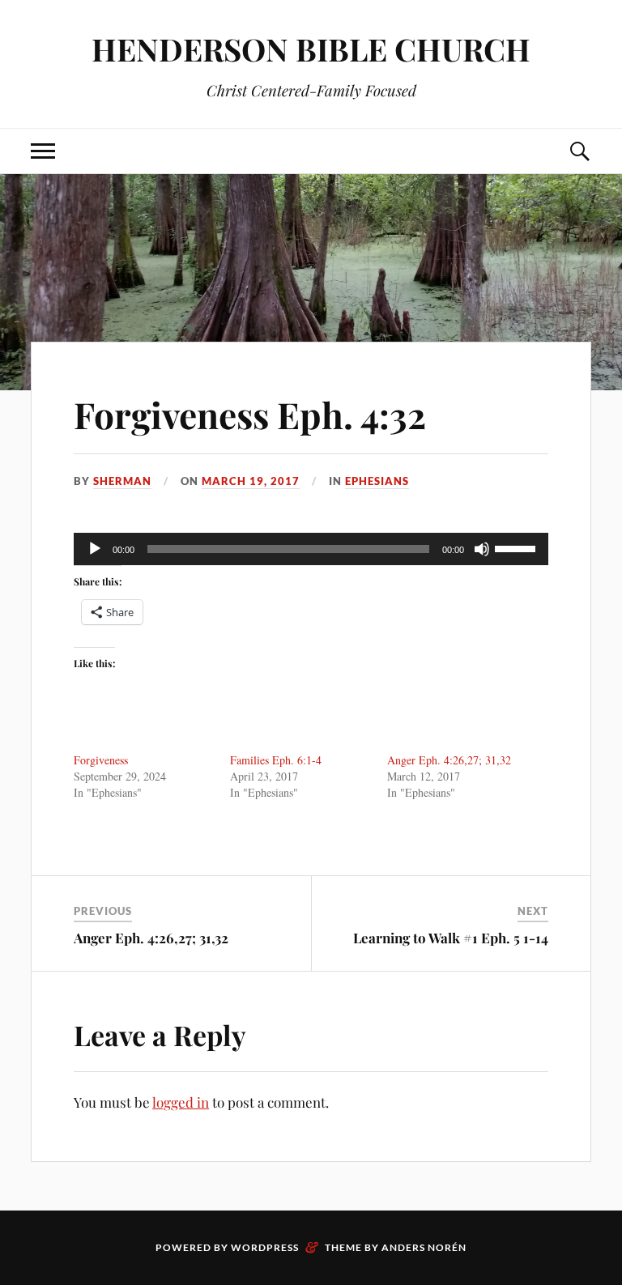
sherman (122, 480)
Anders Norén (423, 1247)
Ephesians (377, 480)
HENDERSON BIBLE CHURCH (311, 49)
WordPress (265, 1247)
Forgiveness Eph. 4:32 (250, 414)
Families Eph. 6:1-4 (276, 760)
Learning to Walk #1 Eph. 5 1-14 (450, 938)
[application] (311, 549)
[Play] (95, 549)
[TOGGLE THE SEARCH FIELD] (579, 151)
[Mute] (482, 549)
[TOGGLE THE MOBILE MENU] (43, 151)
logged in (180, 1102)
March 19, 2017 (251, 480)
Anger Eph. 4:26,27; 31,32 (449, 760)
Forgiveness (101, 760)
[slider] (517, 547)
